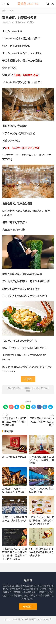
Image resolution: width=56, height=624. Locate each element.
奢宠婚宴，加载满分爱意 (19, 18)
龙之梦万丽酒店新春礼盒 (14, 456)
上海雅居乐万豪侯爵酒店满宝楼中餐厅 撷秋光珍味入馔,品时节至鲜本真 (41, 520)
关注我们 (28, 606)
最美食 (28, 4)
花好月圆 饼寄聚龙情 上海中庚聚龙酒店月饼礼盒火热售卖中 (41, 552)
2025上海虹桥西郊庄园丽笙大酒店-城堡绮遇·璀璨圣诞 (41, 459)
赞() (30, 22)
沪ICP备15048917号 (43, 619)
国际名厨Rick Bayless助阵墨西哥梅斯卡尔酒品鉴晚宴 (42, 421)
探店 (4, 10)
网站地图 (29, 619)
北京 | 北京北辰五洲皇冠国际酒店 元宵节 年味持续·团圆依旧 (14, 421)
